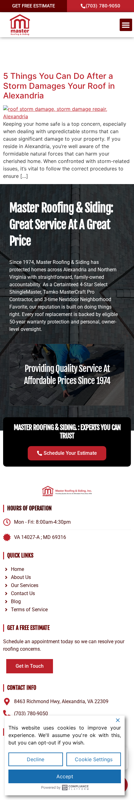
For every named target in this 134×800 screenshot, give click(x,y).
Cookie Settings (93, 759)
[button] (126, 25)
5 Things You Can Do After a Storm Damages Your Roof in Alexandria (59, 85)
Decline (35, 759)
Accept (64, 776)
